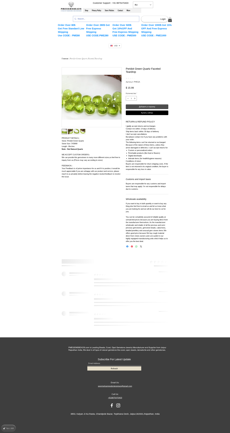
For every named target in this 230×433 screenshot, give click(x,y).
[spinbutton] (131, 98)
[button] (170, 19)
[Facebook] (111, 405)
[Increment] (135, 98)
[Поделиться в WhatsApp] (136, 246)
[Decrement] (127, 98)
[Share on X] (141, 246)
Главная (65, 58)
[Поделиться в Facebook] (127, 246)
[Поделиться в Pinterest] (131, 246)
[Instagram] (118, 405)
